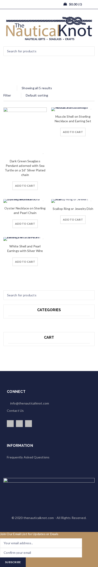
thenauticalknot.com (38, 518)
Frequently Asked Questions (28, 457)
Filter (7, 95)
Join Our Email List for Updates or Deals (29, 534)
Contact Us (15, 410)
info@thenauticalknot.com (29, 403)
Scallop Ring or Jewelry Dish (73, 209)
